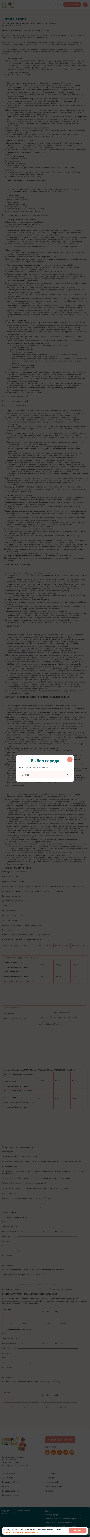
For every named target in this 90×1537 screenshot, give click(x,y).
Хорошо (78, 1530)
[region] (45, 768)
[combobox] (45, 774)
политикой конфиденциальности (21, 1532)
